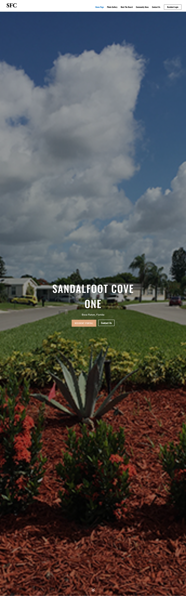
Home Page (99, 7)
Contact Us (156, 7)
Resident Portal (84, 323)
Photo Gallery (112, 7)
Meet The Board (127, 7)
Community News (142, 7)
